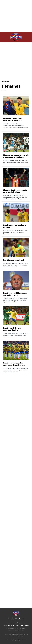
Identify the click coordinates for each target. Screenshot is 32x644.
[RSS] (23, 618)
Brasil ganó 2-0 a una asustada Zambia (12, 329)
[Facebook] (12, 618)
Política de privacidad (22, 625)
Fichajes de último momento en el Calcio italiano (15, 191)
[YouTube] (19, 618)
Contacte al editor (9, 625)
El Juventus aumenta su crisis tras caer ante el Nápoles (16, 156)
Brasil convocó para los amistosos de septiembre (14, 364)
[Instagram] (16, 618)
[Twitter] (9, 618)
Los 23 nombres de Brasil (13, 260)
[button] (2, 37)
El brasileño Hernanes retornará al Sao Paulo (12, 119)
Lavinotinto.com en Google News (15, 623)
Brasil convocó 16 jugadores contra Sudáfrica (15, 294)
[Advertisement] (16, 16)
